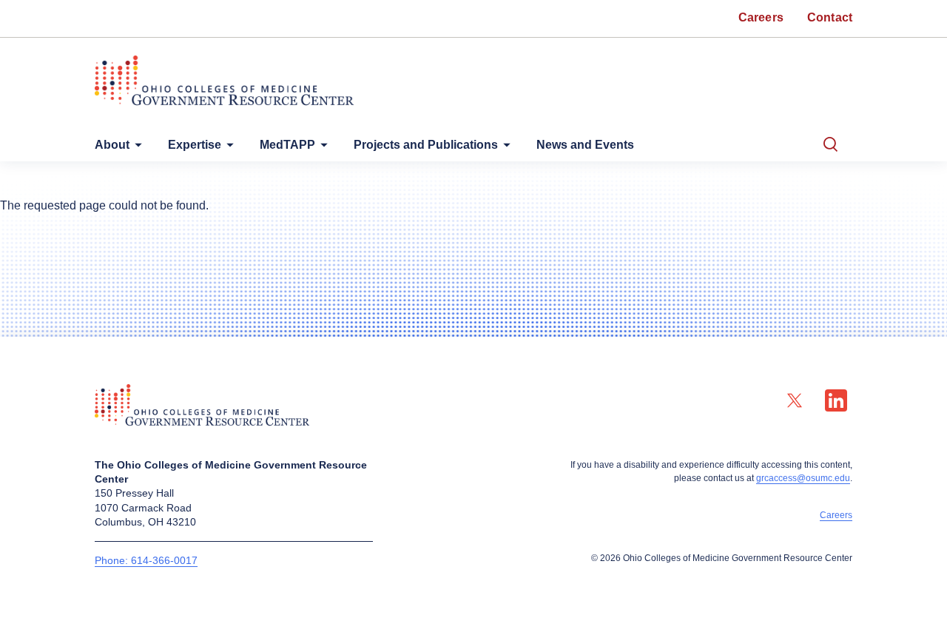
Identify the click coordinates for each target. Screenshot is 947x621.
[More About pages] (135, 148)
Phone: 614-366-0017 (146, 560)
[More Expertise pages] (227, 148)
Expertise (194, 144)
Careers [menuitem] (760, 17)
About (112, 144)
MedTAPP (287, 144)
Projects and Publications (426, 144)
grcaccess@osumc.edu (803, 478)
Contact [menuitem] (829, 17)
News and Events (585, 144)
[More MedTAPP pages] (321, 148)
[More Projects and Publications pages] (504, 148)
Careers (836, 515)
